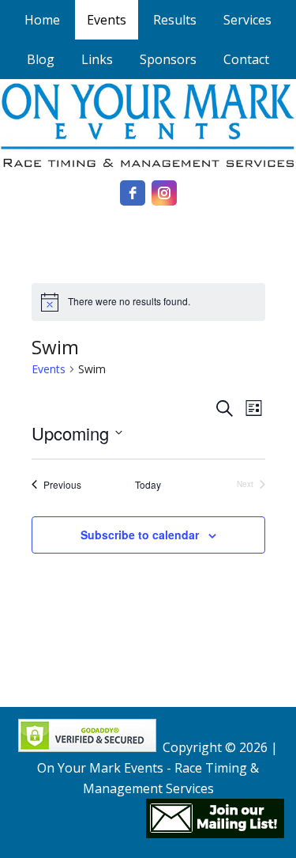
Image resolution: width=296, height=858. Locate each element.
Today (148, 484)
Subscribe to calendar (140, 534)
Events (49, 368)
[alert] (148, 302)
